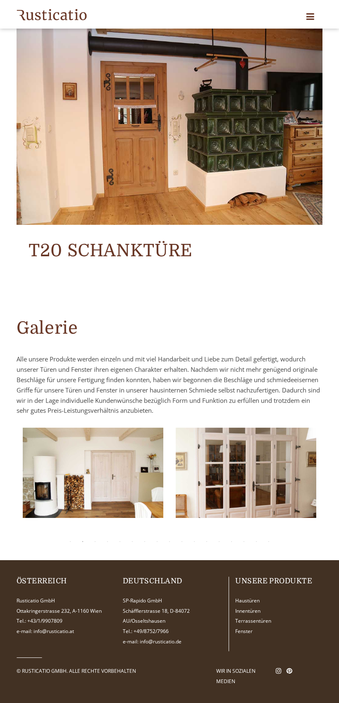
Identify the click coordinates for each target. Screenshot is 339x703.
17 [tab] (269, 541)
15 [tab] (244, 541)
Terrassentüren (253, 621)
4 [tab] (107, 541)
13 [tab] (219, 541)
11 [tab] (194, 541)
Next (302, 479)
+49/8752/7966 (151, 631)
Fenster (244, 631)
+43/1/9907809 (44, 621)
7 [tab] (145, 541)
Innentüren (247, 611)
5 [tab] (120, 541)
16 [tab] (256, 541)
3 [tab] (95, 541)
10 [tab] (182, 541)
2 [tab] (83, 541)
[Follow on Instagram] (279, 670)
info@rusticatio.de (160, 641)
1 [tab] (70, 541)
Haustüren (247, 600)
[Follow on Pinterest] (289, 670)
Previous (31, 479)
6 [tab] (132, 541)
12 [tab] (207, 541)
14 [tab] (231, 541)
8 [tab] (157, 541)
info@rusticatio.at (53, 631)
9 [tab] (169, 541)
